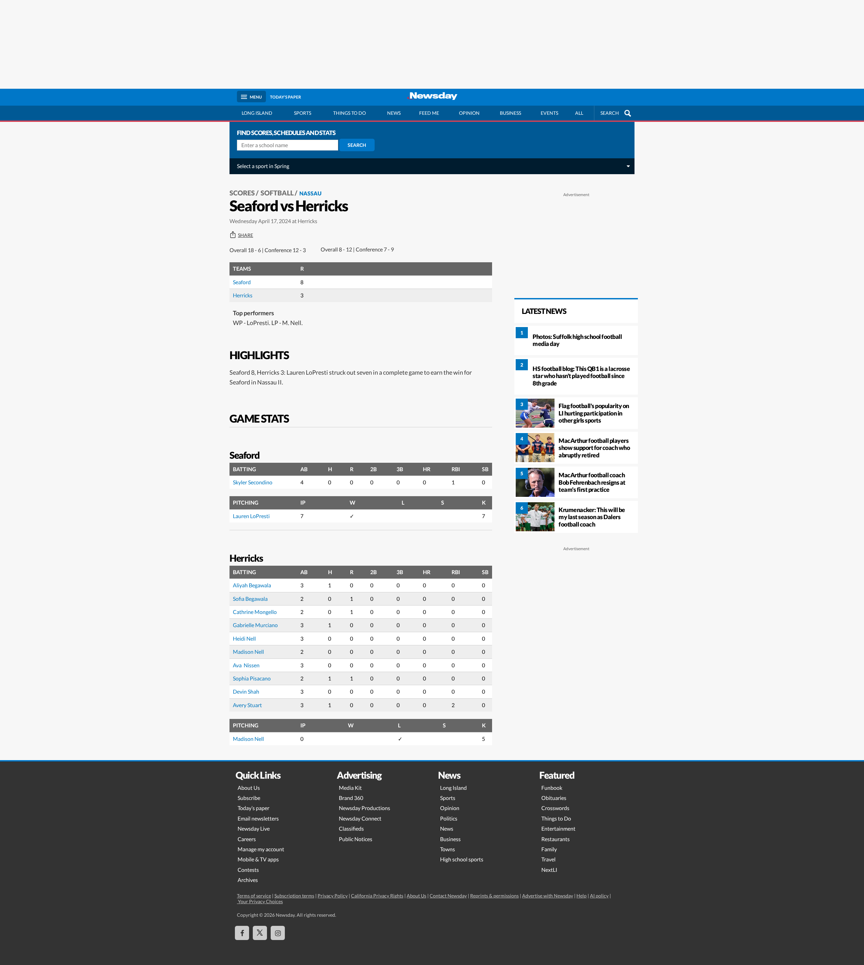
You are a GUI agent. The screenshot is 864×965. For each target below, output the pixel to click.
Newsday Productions (364, 808)
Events (549, 113)
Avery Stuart (247, 705)
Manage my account (261, 849)
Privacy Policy (333, 896)
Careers (247, 839)
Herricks (242, 295)
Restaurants (555, 839)
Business (510, 113)
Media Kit (350, 787)
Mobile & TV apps (258, 859)
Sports (302, 113)
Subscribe (249, 798)
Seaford (242, 282)
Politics (448, 818)
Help (581, 896)
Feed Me (429, 113)
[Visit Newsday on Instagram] (278, 933)
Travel (548, 859)
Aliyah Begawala (252, 585)
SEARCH (609, 113)
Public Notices (355, 839)
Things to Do (556, 818)
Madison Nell (248, 651)
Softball (277, 193)
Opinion (469, 113)
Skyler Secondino (252, 482)
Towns (447, 849)
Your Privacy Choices (260, 901)
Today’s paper (253, 808)
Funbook (551, 787)
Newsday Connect (360, 818)
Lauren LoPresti (251, 516)
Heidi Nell (244, 638)
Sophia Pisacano (252, 678)
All (579, 113)
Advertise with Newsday (547, 896)
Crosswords (555, 808)
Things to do (349, 113)
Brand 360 (351, 798)
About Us (249, 787)
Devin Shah (246, 691)
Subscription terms (294, 896)
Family (549, 849)
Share (245, 235)
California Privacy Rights (377, 896)
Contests (248, 869)
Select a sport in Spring (263, 166)
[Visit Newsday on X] (260, 933)
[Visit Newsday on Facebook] (242, 933)
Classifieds (351, 828)
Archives (248, 880)
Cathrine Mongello (255, 612)
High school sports (461, 859)
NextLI (549, 869)
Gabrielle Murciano (255, 625)
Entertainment (558, 828)
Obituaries (553, 798)
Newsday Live (254, 828)
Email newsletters (258, 818)
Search (357, 145)
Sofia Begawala (250, 598)
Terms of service (254, 896)
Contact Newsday (448, 896)
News (394, 113)
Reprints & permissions (494, 896)
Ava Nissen (246, 665)
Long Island (257, 113)
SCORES (242, 193)
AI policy (599, 896)
